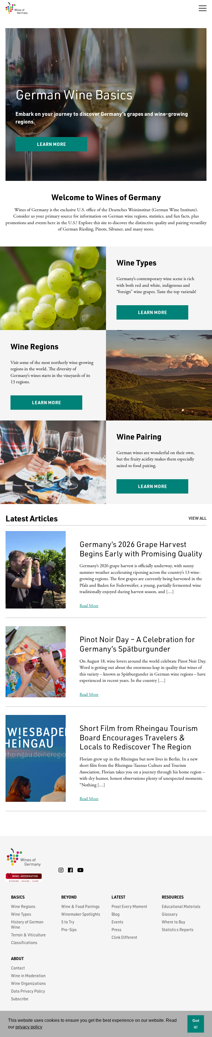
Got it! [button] (195, 1023)
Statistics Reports (178, 929)
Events (117, 922)
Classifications (24, 942)
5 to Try (67, 922)
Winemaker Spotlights (80, 914)
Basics (18, 897)
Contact (18, 968)
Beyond (69, 897)
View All (197, 518)
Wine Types (21, 914)
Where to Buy (173, 922)
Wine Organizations (28, 983)
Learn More (129, 144)
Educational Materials (181, 906)
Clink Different (124, 937)
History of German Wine (27, 924)
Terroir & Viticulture (28, 934)
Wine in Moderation (28, 975)
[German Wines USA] (17, 8)
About (17, 958)
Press (116, 929)
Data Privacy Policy (28, 991)
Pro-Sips (69, 929)
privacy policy (28, 1027)
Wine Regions (23, 906)
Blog (116, 914)
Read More (89, 606)
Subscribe (19, 998)
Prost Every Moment (129, 906)
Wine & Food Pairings (80, 906)
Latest (118, 897)
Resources (173, 897)
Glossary (169, 914)
